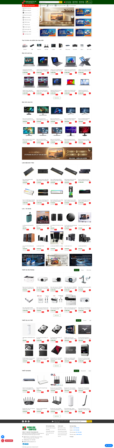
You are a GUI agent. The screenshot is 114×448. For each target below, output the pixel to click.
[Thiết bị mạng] (47, 32)
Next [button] (72, 17)
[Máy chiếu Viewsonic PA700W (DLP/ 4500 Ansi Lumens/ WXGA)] (42, 279)
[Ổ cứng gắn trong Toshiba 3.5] (42, 329)
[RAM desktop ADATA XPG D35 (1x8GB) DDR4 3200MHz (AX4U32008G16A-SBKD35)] (70, 171)
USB (32, 49)
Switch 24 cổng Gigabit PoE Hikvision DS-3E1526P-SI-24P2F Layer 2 (29, 389)
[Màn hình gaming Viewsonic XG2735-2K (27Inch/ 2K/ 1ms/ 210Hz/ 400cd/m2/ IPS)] (70, 131)
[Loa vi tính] (74, 45)
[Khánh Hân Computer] (29, 2)
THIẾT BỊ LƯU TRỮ (27, 320)
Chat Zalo (109, 445)
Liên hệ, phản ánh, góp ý (50, 427)
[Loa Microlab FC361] (42, 237)
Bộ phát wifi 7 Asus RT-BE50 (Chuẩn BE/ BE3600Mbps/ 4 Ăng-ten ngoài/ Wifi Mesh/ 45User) (56, 409)
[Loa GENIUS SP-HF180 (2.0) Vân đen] (56, 217)
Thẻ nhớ (25, 49)
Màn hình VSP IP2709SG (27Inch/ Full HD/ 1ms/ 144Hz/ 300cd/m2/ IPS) (42, 140)
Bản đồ (47, 434)
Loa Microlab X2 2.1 (68, 245)
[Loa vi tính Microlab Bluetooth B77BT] (28, 237)
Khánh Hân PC (35, 446)
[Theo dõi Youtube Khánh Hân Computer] (29, 421)
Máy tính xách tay (27, 53)
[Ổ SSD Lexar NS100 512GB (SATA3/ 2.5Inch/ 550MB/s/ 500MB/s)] (70, 350)
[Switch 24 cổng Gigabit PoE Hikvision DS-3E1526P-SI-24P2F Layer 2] (28, 379)
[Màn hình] (39, 45)
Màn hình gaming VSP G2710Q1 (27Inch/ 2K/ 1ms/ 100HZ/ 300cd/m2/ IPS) (29, 140)
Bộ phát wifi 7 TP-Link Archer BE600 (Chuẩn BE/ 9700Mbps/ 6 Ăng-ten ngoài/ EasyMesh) (70, 389)
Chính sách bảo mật (50, 432)
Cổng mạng (67, 49)
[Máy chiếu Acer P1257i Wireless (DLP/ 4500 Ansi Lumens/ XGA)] (84, 299)
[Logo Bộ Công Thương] (25, 443)
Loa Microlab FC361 (40, 245)
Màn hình (39, 49)
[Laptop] (65, 32)
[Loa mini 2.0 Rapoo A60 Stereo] (84, 217)
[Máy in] (82, 45)
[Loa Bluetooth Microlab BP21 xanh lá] (28, 217)
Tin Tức (59, 436)
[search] (60, 2)
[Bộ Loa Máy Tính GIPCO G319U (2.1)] (42, 217)
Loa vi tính (75, 49)
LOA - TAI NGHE (26, 208)
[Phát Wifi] (46, 45)
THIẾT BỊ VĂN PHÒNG (28, 270)
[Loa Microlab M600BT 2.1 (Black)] (56, 237)
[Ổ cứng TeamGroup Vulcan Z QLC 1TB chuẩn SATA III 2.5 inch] (84, 329)
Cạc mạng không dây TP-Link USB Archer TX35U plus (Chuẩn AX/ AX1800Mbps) (84, 409)
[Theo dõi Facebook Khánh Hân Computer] (23, 421)
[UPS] (60, 45)
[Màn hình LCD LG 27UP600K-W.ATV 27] (57, 153)
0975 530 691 (81, 1)
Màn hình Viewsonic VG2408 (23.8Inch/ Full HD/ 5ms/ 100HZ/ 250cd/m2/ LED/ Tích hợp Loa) (84, 140)
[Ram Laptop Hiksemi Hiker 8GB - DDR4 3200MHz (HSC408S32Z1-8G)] (42, 171)
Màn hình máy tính (27, 102)
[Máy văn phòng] (83, 32)
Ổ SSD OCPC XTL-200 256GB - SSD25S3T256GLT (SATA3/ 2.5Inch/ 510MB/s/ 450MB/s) (56, 359)
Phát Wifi (46, 49)
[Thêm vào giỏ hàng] (34, 73)
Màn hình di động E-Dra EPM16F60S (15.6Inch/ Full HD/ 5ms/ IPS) (56, 119)
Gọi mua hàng (68, 1)
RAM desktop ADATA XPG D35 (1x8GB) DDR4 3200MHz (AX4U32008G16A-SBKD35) (70, 180)
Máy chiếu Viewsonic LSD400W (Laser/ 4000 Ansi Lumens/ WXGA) (56, 288)
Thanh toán (51, 5)
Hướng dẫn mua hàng (50, 431)
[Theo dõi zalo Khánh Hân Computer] (26, 421)
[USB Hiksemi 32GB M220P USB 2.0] (28, 329)
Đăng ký (89, 421)
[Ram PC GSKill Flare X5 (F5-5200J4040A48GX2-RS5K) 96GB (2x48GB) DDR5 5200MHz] (84, 171)
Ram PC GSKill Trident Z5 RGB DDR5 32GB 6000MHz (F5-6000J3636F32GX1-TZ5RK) (84, 201)
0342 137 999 (81, 2)
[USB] (32, 45)
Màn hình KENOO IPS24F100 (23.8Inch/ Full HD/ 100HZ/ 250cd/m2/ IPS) (70, 119)
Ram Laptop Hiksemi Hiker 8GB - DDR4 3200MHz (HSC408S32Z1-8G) (43, 180)
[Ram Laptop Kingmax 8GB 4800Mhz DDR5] (28, 171)
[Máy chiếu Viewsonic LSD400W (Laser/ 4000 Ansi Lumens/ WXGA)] (56, 279)
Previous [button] (41, 17)
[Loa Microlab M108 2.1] (84, 237)
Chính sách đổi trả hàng (62, 432)
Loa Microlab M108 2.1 (82, 245)
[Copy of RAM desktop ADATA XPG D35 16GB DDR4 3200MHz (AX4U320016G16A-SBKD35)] (56, 171)
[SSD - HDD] (89, 45)
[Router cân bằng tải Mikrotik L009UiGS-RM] (42, 400)
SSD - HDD (89, 49)
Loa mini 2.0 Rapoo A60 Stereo (84, 225)
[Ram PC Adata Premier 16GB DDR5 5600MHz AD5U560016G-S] (70, 192)
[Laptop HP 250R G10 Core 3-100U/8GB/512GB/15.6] (56, 82)
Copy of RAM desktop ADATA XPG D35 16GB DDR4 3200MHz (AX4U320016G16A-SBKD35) (56, 180)
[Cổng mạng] (67, 45)
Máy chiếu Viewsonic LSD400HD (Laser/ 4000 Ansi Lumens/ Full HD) (70, 288)
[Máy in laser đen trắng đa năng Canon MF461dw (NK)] (56, 299)
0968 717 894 (75, 2)
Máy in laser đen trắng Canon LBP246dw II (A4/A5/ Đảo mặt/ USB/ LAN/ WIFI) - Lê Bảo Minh (28, 288)
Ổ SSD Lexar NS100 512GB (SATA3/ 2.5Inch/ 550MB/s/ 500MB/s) (69, 359)
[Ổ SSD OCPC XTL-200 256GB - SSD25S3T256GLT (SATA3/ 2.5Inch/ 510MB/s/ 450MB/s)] (56, 350)
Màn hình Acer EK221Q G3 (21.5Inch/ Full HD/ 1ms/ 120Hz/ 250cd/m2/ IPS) (29, 119)
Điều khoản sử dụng (61, 427)
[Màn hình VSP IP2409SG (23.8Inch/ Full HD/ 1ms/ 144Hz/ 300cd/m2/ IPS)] (56, 131)
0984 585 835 (79, 434)
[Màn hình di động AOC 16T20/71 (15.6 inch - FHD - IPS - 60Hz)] (57, 260)
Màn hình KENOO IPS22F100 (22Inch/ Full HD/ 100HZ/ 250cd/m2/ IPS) (84, 119)
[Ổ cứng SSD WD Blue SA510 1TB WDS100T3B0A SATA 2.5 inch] (33, 260)
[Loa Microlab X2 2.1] (70, 237)
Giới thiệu (44, 5)
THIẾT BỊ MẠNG (26, 370)
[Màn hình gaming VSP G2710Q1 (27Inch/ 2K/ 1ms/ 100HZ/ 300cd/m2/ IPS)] (28, 131)
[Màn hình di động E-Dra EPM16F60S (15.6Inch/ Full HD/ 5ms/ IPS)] (56, 110)
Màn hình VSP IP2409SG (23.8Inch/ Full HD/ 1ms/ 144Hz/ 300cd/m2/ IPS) (56, 140)
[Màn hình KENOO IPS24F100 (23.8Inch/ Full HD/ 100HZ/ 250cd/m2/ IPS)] (70, 110)
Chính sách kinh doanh (62, 434)
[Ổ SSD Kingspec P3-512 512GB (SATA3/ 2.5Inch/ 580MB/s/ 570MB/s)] (28, 350)
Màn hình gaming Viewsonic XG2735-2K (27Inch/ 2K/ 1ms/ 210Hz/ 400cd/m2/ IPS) (70, 140)
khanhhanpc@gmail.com (31, 441)
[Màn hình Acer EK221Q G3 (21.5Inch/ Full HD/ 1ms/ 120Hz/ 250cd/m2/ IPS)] (28, 110)
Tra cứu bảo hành (72, 5)
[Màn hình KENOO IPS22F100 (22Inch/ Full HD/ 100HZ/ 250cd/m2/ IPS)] (84, 110)
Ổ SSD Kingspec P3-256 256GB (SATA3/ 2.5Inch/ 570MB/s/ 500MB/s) (43, 359)
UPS (60, 49)
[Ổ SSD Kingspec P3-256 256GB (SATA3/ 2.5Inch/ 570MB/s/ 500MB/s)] (42, 350)
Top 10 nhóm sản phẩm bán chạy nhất (32, 40)
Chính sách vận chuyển (62, 431)
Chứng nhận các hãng (61, 5)
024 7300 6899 (79, 432)
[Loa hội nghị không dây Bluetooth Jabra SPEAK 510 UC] (70, 217)
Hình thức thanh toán (62, 429)
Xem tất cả (57, 97)
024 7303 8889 (76, 430)
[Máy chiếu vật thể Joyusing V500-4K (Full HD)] (84, 279)
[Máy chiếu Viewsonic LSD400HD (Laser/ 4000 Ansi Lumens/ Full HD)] (70, 279)
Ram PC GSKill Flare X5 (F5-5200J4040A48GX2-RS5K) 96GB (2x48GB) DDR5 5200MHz (84, 180)
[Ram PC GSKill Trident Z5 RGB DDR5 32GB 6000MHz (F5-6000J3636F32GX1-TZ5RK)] (84, 192)
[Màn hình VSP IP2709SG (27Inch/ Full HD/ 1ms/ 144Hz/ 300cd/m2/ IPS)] (42, 131)
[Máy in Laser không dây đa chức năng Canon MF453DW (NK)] (70, 299)
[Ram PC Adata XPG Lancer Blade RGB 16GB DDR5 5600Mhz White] (56, 192)
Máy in (82, 49)
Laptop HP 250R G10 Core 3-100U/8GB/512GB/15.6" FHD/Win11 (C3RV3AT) (56, 91)
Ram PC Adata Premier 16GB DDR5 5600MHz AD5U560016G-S (70, 201)
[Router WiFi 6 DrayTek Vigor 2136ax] (42, 379)
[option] (56, 16)
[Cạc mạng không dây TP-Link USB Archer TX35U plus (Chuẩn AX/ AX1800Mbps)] (84, 400)
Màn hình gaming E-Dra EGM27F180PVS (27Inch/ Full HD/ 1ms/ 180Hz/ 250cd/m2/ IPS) (43, 119)
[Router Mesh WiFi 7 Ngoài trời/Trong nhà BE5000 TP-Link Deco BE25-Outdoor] (70, 400)
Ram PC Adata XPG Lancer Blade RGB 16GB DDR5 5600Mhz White (56, 201)
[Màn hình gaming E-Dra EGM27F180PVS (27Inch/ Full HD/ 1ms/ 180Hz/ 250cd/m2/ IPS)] (42, 110)
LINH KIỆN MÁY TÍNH (28, 162)
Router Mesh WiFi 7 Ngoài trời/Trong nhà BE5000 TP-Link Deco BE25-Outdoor (70, 409)
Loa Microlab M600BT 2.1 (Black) (56, 245)
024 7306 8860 (68, 2)
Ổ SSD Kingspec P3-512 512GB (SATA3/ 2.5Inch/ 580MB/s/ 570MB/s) (29, 359)
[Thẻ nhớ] (25, 45)
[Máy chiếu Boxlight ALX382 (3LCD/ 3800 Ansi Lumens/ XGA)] (28, 299)
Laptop (53, 49)
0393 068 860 (75, 1)
